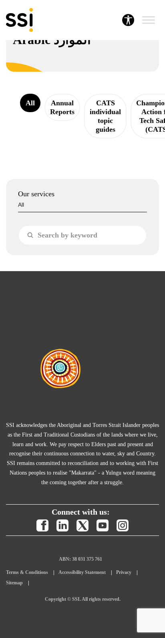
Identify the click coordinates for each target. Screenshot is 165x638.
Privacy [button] (123, 572)
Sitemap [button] (14, 583)
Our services (36, 194)
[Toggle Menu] (148, 20)
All (30, 103)
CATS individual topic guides (105, 116)
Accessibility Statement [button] (82, 572)
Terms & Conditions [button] (27, 572)
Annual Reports (62, 107)
